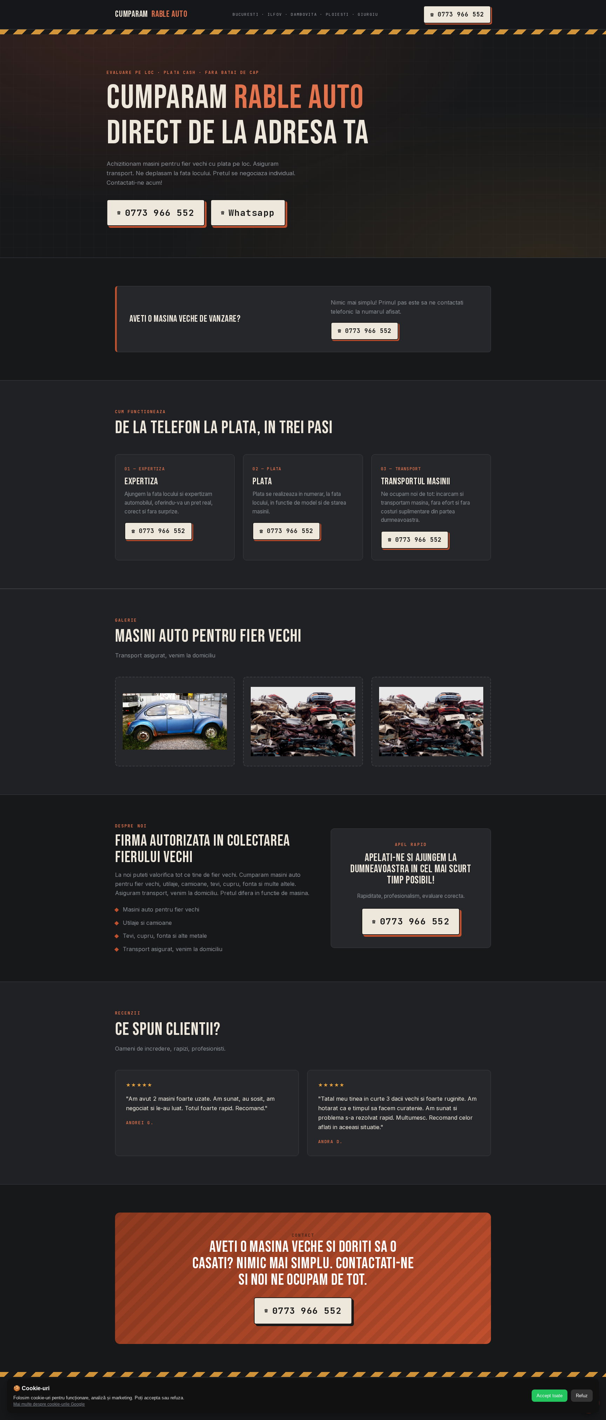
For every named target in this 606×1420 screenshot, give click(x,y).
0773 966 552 (461, 14)
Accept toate (550, 1395)
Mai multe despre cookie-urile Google (49, 1404)
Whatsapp (252, 213)
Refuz (582, 1395)
